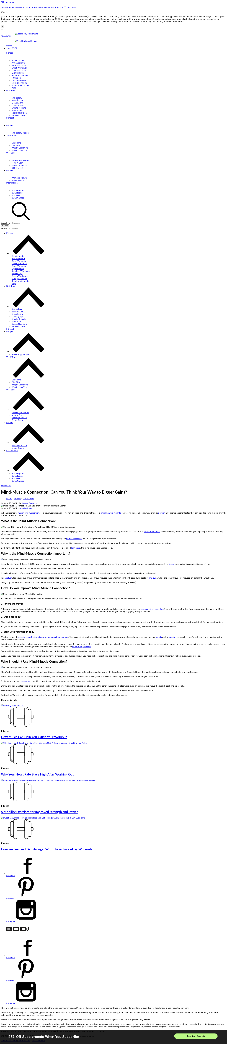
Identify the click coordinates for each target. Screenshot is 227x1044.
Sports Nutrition (19, 113)
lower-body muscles (81, 647)
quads (159, 637)
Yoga (14, 88)
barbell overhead (74, 539)
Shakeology (17, 98)
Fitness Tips (17, 78)
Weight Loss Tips (19, 150)
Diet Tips (16, 145)
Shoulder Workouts (21, 75)
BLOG (9, 499)
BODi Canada (18, 198)
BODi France (17, 193)
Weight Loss (11, 135)
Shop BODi (6, 36)
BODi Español (18, 190)
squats (172, 637)
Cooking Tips (18, 105)
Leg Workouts (18, 73)
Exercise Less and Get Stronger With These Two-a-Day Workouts (46, 849)
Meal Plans (17, 110)
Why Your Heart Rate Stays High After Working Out (37, 774)
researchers (26, 681)
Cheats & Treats (19, 108)
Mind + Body (17, 163)
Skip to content (8, 2)
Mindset (10, 118)
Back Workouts (19, 65)
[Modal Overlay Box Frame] (113, 1037)
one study (7, 578)
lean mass (75, 548)
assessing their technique (152, 609)
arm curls (153, 578)
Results (9, 170)
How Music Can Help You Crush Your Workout (34, 737)
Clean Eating (17, 103)
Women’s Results (19, 178)
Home (9, 46)
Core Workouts (19, 70)
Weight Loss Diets (20, 148)
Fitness (9, 53)
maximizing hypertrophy (29, 513)
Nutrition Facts (18, 100)
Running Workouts (20, 85)
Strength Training (19, 83)
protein (161, 513)
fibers (171, 564)
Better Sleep (17, 168)
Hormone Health (19, 165)
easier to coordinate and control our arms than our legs (42, 637)
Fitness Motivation (20, 160)
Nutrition (10, 90)
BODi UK (16, 195)
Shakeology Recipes (21, 133)
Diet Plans (16, 143)
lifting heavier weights (111, 513)
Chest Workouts (19, 68)
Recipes (9, 125)
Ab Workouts (18, 60)
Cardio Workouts (19, 80)
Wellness (10, 153)
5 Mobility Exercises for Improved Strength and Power (39, 812)
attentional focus (152, 532)
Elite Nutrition (18, 115)
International (12, 183)
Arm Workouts (18, 63)
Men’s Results (18, 180)
